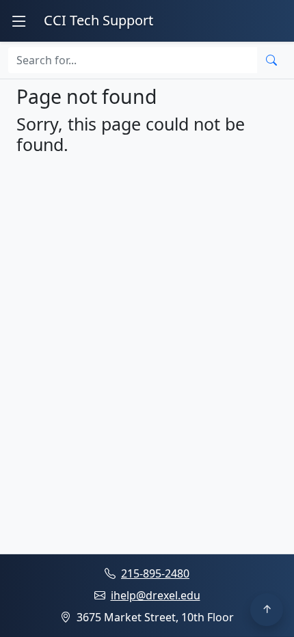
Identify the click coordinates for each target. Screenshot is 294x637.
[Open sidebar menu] (19, 20)
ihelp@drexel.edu (155, 595)
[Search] (271, 60)
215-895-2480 (155, 573)
